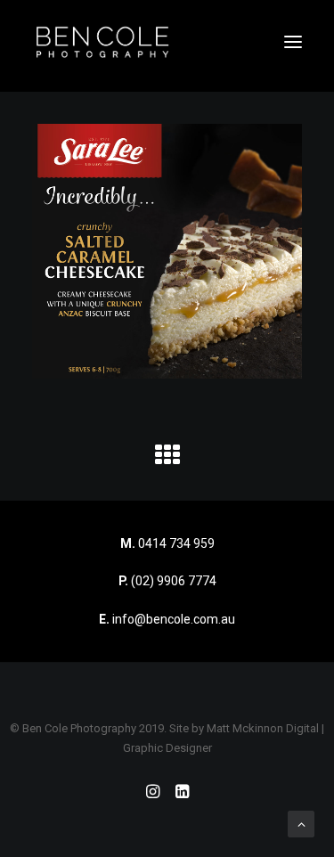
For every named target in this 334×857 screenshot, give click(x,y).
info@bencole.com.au (167, 619)
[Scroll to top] (301, 823)
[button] (293, 42)
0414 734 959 (176, 543)
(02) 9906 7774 (173, 581)
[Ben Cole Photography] (102, 42)
